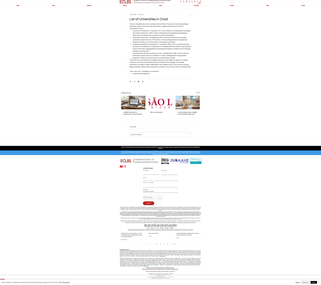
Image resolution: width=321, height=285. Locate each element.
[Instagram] (200, 3)
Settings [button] (298, 282)
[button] (53, 5)
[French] (191, 1)
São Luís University (156, 112)
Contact (162, 224)
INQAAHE (172, 227)
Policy (149, 224)
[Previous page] (149, 244)
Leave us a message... (148, 182)
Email (144, 177)
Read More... (163, 256)
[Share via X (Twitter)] (134, 81)
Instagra (174, 224)
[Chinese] (200, 1)
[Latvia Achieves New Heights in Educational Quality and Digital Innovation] (188, 102)
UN (155, 227)
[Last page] (174, 244)
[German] (186, 1)
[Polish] (197, 1)
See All (198, 92)
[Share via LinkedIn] (138, 81)
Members (153, 224)
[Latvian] (194, 1)
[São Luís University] (160, 102)
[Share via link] (142, 81)
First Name (146, 170)
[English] (180, 1)
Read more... (146, 266)
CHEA (148, 227)
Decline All (305, 282)
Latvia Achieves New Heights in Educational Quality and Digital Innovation (187, 113)
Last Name (164, 170)
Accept (314, 282)
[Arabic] (183, 1)
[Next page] (171, 244)
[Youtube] (199, 3)
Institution (145, 189)
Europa (152, 227)
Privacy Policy (66, 282)
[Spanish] (188, 1)
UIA (158, 227)
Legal (158, 224)
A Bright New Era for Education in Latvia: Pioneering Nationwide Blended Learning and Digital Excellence (133, 113)
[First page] (146, 244)
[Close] (319, 282)
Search (166, 224)
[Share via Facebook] (130, 81)
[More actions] (190, 15)
